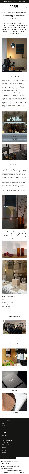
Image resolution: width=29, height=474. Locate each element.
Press (3, 427)
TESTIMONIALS (14, 390)
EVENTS (2, 12)
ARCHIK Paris (4, 435)
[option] (14, 327)
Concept (3, 423)
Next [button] (28, 327)
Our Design (14, 412)
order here (22, 1)
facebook (4, 452)
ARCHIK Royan (5, 442)
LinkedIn (3, 454)
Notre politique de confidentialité (7, 468)
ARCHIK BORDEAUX (5, 444)
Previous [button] (1, 327)
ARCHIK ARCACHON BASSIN (7, 440)
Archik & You (4, 425)
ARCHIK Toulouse (14, 368)
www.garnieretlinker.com (8, 308)
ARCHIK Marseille (5, 438)
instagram (4, 450)
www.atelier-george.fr (7, 306)
